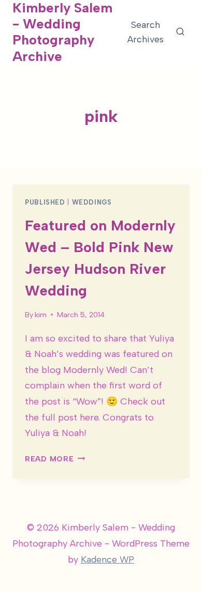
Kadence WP (107, 559)
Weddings (92, 202)
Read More (55, 458)
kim (41, 314)
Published (45, 202)
